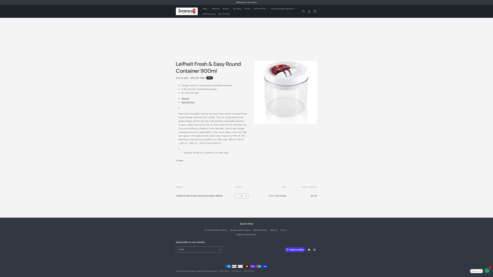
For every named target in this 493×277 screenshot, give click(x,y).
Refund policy (224, 271)
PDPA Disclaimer (260, 230)
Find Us (283, 230)
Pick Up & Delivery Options (215, 230)
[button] (206, 8)
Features (185, 98)
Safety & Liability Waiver (246, 234)
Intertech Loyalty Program (240, 230)
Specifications (188, 102)
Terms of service (249, 271)
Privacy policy (236, 271)
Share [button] (180, 160)
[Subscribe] (219, 249)
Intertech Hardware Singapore (192, 271)
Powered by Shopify (210, 271)
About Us (274, 230)
